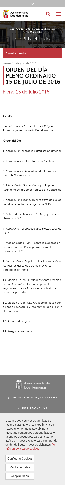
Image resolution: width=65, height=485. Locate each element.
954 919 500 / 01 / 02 (34, 408)
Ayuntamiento (23, 28)
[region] (32, 449)
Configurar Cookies (19, 458)
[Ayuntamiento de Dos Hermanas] (33, 384)
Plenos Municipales (32, 31)
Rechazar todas (20, 467)
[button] (32, 3)
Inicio (11, 28)
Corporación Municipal (43, 28)
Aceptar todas (20, 476)
